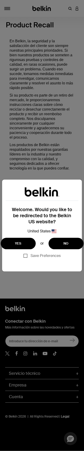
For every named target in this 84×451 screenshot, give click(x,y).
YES (18, 243)
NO (66, 243)
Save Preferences (46, 255)
